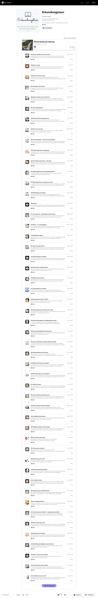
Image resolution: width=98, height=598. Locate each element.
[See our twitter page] (62, 595)
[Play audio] (74, 41)
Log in (82, 2)
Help (27, 594)
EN (94, 2)
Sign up (87, 2)
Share (73, 47)
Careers (18, 594)
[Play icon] (35, 47)
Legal (23, 594)
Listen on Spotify (48, 28)
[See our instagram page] (65, 595)
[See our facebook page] (58, 595)
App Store (78, 595)
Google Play (91, 595)
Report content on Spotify (70, 38)
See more (44, 24)
